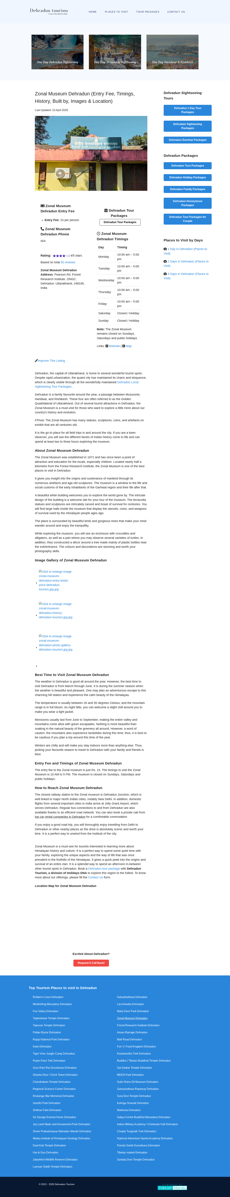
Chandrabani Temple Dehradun (52, 1081)
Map (129, 346)
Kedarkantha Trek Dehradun (134, 1053)
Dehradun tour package (104, 868)
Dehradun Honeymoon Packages (187, 203)
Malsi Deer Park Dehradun (133, 1011)
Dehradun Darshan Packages (188, 139)
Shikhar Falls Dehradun (47, 1110)
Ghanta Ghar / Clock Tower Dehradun (55, 1074)
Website (114, 346)
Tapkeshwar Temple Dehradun (51, 1018)
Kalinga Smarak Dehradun (133, 1103)
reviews (68, 262)
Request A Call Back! (91, 962)
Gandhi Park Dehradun (46, 1103)
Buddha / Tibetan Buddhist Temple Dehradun (144, 1060)
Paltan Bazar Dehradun (47, 1032)
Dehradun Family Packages (187, 189)
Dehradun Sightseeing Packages (187, 126)
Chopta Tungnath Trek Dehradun (136, 1131)
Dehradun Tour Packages (120, 222)
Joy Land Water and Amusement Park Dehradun (61, 1124)
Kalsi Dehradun (42, 1046)
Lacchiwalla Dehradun (130, 1004)
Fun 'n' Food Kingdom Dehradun (136, 1046)
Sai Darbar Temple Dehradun (134, 1067)
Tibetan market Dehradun (132, 1152)
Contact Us (95, 877)
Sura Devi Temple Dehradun (134, 1096)
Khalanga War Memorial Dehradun (53, 1096)
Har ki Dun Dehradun (45, 1152)
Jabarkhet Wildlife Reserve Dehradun (55, 1159)
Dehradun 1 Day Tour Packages (187, 110)
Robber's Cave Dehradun (48, 997)
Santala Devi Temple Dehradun (136, 1159)
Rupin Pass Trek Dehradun (49, 1060)
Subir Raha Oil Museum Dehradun (137, 1081)
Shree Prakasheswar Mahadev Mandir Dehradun (62, 1131)
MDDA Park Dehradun (130, 1074)
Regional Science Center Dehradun (54, 1088)
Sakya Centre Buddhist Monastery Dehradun (143, 1117)
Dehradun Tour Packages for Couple (187, 219)
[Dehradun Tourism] (48, 12)
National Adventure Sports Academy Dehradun (145, 1138)
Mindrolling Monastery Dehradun (52, 1004)
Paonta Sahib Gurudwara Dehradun (138, 1145)
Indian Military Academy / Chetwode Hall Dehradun (147, 1124)
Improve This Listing (51, 360)
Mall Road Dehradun (129, 1039)
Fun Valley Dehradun (45, 1011)
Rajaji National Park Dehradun (51, 1039)
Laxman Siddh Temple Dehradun (52, 1166)
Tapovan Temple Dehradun (49, 1025)
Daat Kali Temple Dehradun (49, 1145)
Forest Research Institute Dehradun (138, 1025)
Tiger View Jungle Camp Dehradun (54, 1053)
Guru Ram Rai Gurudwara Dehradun (55, 1067)
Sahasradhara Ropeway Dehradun (138, 1088)
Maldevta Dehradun (129, 1110)
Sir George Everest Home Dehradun (54, 1117)
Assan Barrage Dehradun (132, 1032)
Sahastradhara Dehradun (132, 997)
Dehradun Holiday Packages (187, 177)
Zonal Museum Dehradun (132, 1018)
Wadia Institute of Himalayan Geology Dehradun (61, 1138)
